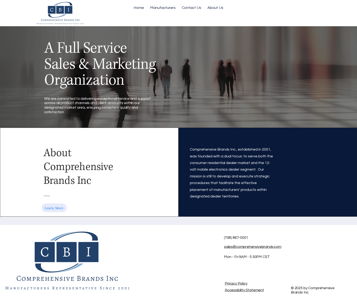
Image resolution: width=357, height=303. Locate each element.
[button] (163, 8)
